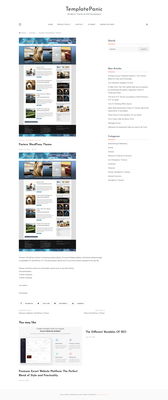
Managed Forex (114, 123)
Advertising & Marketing (117, 143)
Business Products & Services (120, 156)
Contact (79, 24)
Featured (111, 164)
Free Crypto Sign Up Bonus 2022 (121, 119)
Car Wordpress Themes (117, 160)
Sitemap (91, 24)
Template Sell (101, 394)
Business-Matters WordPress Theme (34, 313)
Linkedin (80, 303)
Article (110, 147)
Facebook (29, 303)
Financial (111, 168)
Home (50, 24)
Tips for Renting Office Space (120, 104)
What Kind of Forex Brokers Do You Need (124, 115)
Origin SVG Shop (107, 24)
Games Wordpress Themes (119, 172)
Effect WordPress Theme (94, 313)
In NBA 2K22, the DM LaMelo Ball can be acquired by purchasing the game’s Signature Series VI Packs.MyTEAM (128, 90)
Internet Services (114, 176)
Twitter (46, 303)
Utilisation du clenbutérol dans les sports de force (127, 127)
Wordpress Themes (33, 140)
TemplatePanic (84, 9)
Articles (21, 140)
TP (35, 149)
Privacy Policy (64, 24)
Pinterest (63, 303)
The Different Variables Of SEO (120, 83)
